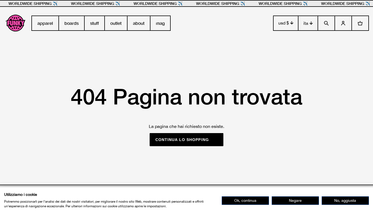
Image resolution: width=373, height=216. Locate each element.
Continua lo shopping (182, 139)
